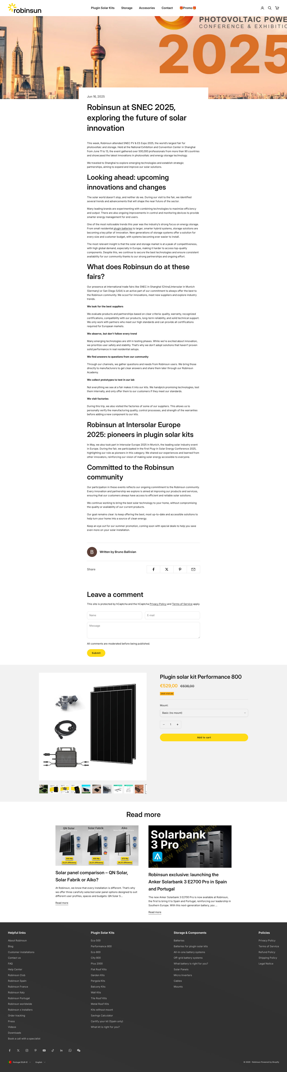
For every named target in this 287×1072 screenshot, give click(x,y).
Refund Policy (267, 952)
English (39, 1062)
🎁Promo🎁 (187, 8)
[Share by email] (193, 569)
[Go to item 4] (75, 789)
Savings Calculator (102, 1015)
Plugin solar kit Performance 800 (201, 676)
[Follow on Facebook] (9, 1050)
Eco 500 (95, 940)
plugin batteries (123, 228)
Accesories (147, 8)
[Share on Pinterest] (180, 569)
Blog (10, 946)
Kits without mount (102, 1009)
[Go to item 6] (96, 789)
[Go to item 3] (64, 789)
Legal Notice (266, 963)
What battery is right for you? (191, 963)
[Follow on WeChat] (78, 1050)
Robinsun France (18, 986)
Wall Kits (96, 992)
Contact (167, 8)
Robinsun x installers (20, 1009)
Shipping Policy (268, 957)
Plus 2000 (97, 963)
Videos (12, 1027)
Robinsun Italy (16, 992)
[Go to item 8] (118, 789)
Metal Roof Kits (100, 1003)
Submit (96, 652)
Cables (178, 980)
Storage (126, 8)
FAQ (10, 963)
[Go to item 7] (107, 789)
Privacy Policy (158, 604)
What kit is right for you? (105, 1027)
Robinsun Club (16, 975)
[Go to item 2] (54, 789)
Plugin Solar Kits (103, 8)
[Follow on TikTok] (52, 1050)
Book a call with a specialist (24, 1038)
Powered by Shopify (270, 1062)
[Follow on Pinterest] (35, 1050)
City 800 (96, 957)
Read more (61, 902)
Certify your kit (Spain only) (107, 1021)
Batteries (179, 940)
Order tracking (16, 1015)
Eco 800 (95, 952)
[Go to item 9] (128, 789)
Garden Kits (98, 975)
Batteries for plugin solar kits (191, 946)
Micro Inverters (183, 975)
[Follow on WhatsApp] (70, 1050)
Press (11, 1021)
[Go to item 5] (86, 789)
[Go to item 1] (43, 789)
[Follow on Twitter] (18, 1050)
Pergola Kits (98, 980)
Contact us (14, 957)
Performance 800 (101, 946)
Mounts (178, 986)
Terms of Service (182, 604)
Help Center (15, 969)
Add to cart (204, 737)
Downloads (14, 1032)
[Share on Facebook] (153, 569)
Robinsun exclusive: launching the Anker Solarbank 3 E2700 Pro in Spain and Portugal (187, 882)
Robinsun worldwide (20, 1003)
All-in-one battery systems (189, 952)
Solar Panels (181, 969)
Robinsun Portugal (19, 998)
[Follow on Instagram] (27, 1050)
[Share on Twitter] (166, 569)
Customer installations (21, 952)
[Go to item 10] (139, 789)
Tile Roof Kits (99, 998)
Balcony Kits (98, 986)
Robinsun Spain (17, 980)
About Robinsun (17, 940)
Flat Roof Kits (99, 969)
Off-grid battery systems (188, 957)
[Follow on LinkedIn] (61, 1050)
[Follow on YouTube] (44, 1050)
